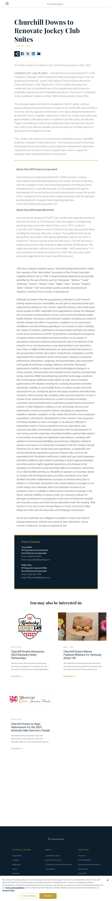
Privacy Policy (8, 890)
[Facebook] (22, 54)
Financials (82, 873)
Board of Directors (53, 860)
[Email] (39, 54)
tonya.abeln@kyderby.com (38, 560)
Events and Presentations (89, 865)
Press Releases (84, 860)
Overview (82, 856)
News (14, 869)
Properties (16, 856)
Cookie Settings (29, 896)
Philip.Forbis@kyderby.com (38, 577)
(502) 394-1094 (34, 574)
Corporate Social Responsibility (58, 865)
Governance (83, 869)
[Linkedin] (33, 54)
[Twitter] (28, 54)
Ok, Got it (48, 896)
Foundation (50, 869)
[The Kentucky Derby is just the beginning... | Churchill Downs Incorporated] (54, 3)
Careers (15, 860)
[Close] (108, 880)
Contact (15, 873)
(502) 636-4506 (34, 556)
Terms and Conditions (14, 888)
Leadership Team (52, 856)
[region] (56, 888)
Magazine (16, 865)
